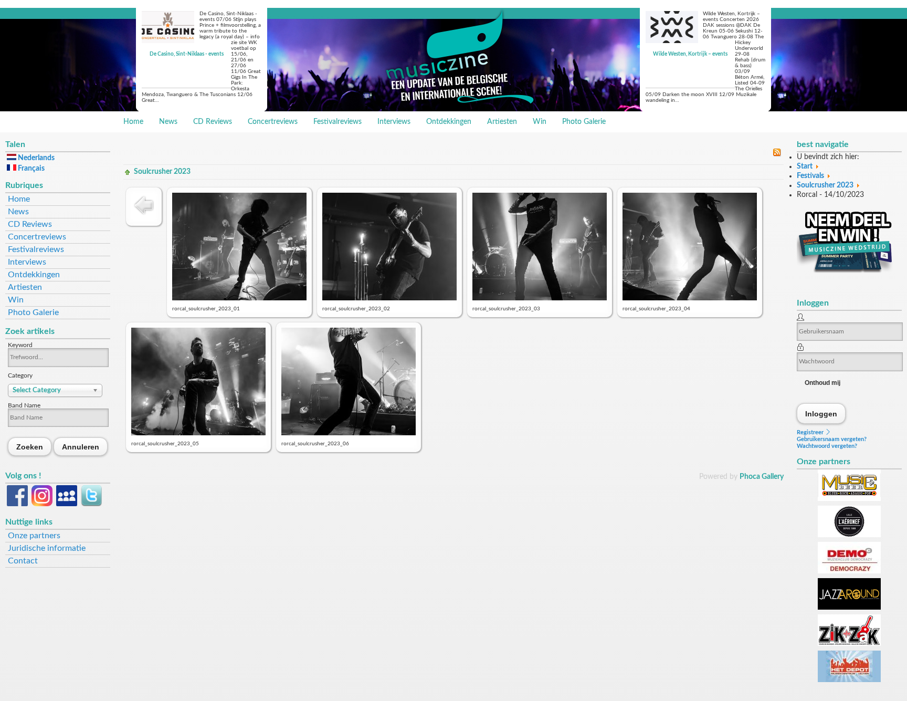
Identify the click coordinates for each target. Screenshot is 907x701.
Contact (23, 561)
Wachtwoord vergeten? (827, 446)
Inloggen (821, 413)
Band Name (24, 405)
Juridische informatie (47, 548)
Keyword (20, 345)
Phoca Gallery (762, 476)
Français (30, 168)
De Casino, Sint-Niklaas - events (187, 54)
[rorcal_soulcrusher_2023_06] (348, 433)
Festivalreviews (337, 121)
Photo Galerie (584, 121)
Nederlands (35, 158)
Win (539, 121)
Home (133, 121)
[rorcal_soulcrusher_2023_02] (389, 298)
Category (20, 375)
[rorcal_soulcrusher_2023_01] (239, 298)
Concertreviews (273, 121)
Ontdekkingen (448, 121)
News (168, 121)
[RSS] (777, 154)
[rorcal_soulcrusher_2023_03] (539, 298)
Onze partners (34, 535)
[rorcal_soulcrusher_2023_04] (690, 298)
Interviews (393, 121)
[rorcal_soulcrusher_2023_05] (198, 433)
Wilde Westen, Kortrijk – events (690, 54)
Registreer (811, 432)
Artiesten (502, 121)
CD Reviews (212, 121)
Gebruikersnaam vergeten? (832, 439)
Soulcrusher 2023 (162, 171)
